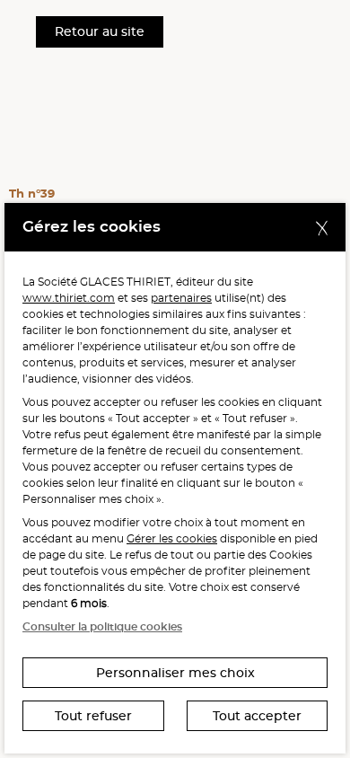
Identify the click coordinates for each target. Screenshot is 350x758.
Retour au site (99, 31)
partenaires (181, 297)
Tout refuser (93, 716)
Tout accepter (257, 716)
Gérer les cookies (172, 538)
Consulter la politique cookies (102, 626)
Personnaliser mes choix (175, 673)
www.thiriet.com (68, 297)
